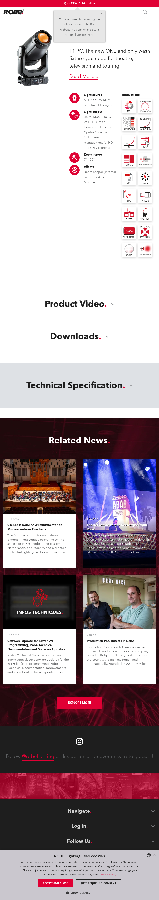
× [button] (154, 855)
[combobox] (149, 855)
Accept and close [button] (55, 883)
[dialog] (79, 875)
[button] (79, 892)
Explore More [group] (79, 703)
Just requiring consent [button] (98, 883)
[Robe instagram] (79, 741)
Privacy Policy (108, 874)
